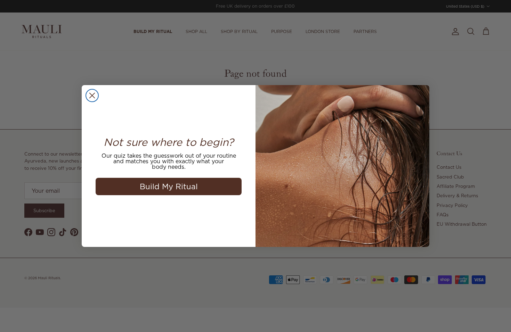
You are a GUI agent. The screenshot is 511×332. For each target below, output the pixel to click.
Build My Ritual (169, 186)
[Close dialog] (92, 95)
